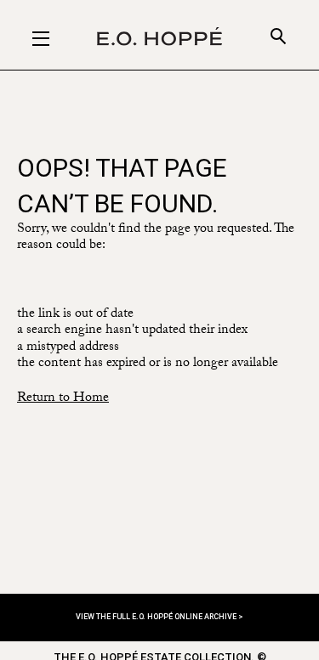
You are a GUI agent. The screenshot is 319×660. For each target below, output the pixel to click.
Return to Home (63, 398)
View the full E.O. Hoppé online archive (157, 616)
